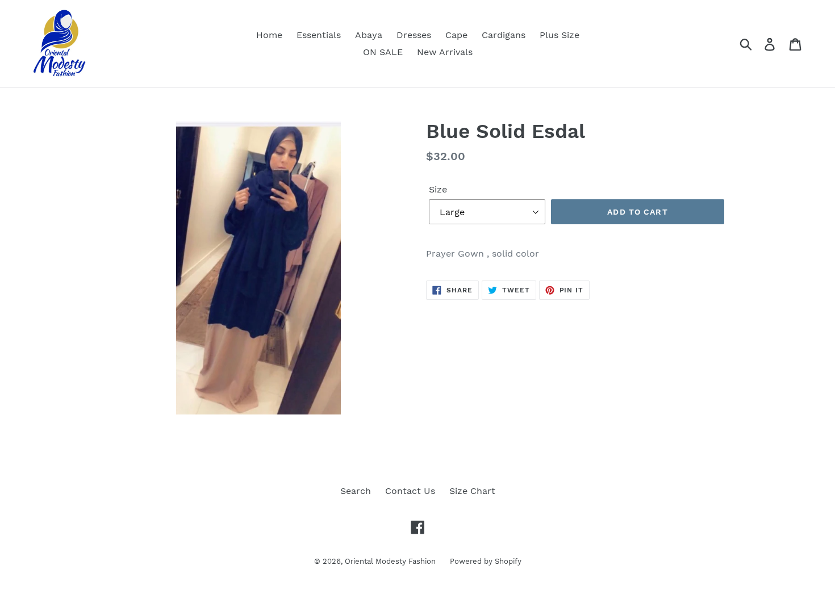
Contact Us (410, 490)
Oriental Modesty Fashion (390, 561)
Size (438, 189)
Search (355, 490)
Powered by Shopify (485, 561)
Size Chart (472, 490)
